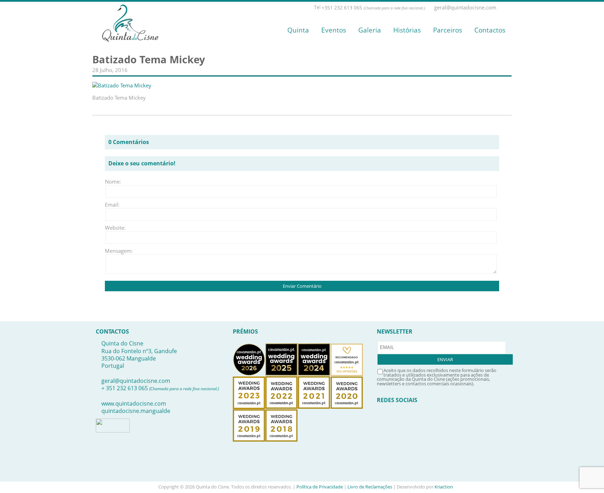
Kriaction (443, 487)
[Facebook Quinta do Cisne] (501, 7)
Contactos (489, 30)
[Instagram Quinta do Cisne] (508, 7)
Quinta (298, 30)
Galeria (369, 30)
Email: (112, 204)
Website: (115, 227)
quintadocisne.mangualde (135, 411)
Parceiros (447, 30)
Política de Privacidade (319, 487)
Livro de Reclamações (369, 487)
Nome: (113, 181)
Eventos (333, 30)
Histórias (407, 30)
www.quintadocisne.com (133, 403)
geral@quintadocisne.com (135, 381)
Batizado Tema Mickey (148, 59)
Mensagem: (115, 250)
